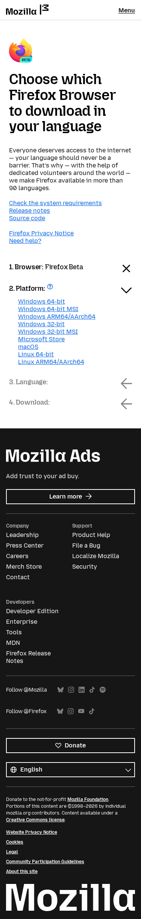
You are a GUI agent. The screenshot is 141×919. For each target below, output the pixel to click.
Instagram (71, 690)
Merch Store (24, 566)
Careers (17, 556)
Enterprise (21, 621)
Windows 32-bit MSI (48, 331)
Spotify (102, 690)
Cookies (14, 842)
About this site (22, 871)
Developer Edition (32, 611)
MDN (13, 642)
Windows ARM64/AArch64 (57, 316)
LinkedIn (81, 690)
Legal (12, 852)
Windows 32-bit (41, 324)
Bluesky (60, 690)
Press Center (25, 545)
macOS (28, 346)
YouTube (81, 711)
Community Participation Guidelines (45, 861)
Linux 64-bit (36, 354)
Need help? (25, 240)
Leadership (22, 535)
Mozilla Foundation (87, 799)
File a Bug (86, 545)
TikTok (92, 690)
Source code (27, 218)
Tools (14, 632)
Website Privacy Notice (31, 832)
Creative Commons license (35, 819)
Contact (18, 577)
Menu (126, 10)
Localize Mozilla (95, 556)
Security (84, 566)
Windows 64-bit (41, 301)
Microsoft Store (41, 339)
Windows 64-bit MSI (48, 309)
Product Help (91, 535)
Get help (51, 289)
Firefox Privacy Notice (41, 233)
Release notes (29, 210)
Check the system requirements (55, 203)
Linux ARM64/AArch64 (51, 361)
